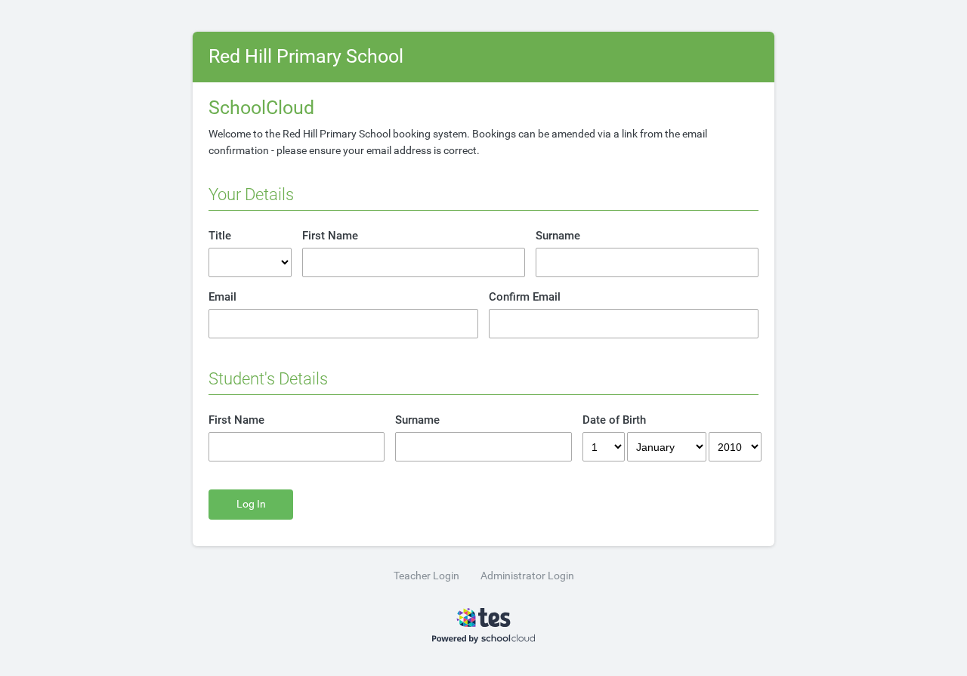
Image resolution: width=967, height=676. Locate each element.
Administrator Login (527, 576)
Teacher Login (426, 576)
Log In (251, 504)
